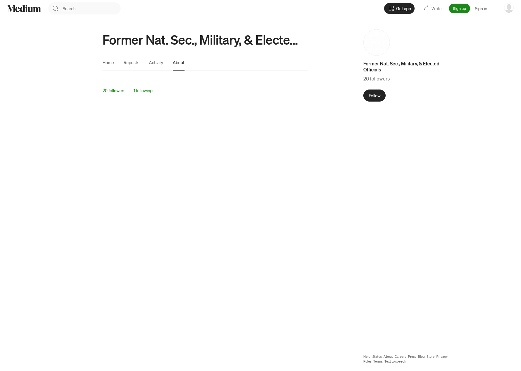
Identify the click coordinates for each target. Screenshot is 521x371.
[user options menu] (509, 8)
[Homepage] (24, 8)
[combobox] (92, 8)
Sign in (481, 8)
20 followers (114, 90)
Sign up (459, 8)
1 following (143, 90)
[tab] (108, 62)
